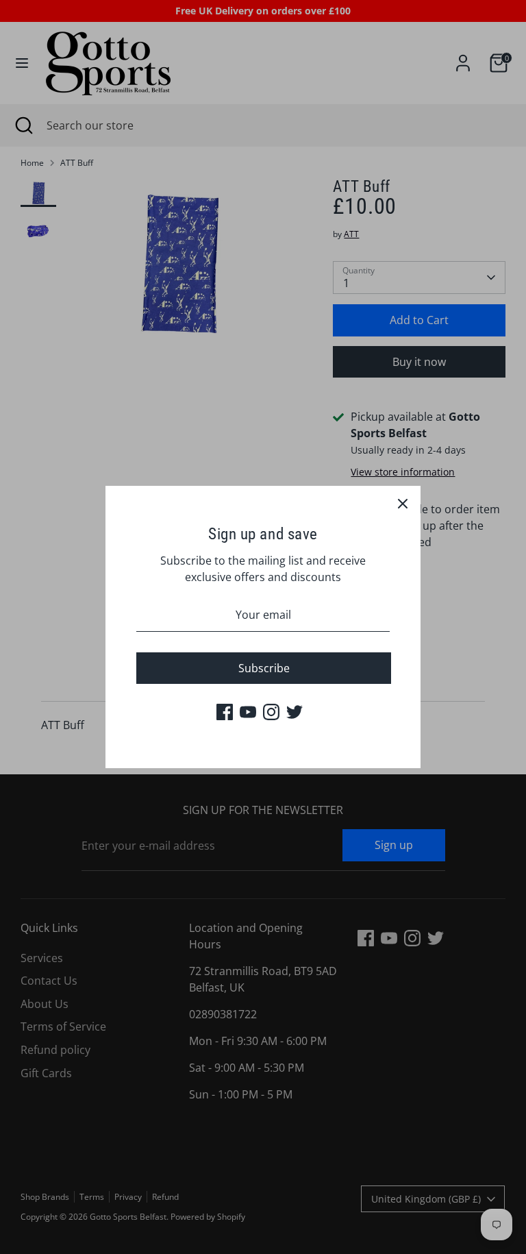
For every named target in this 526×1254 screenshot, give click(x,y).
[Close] (403, 504)
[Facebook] (224, 712)
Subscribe (264, 668)
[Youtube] (248, 712)
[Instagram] (271, 712)
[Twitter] (294, 712)
